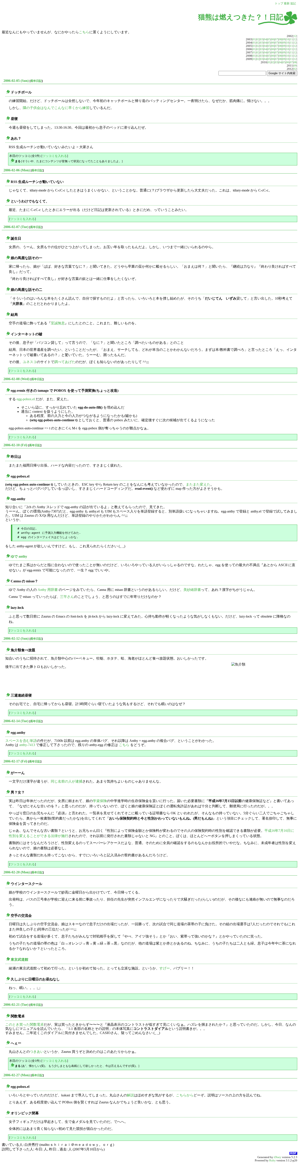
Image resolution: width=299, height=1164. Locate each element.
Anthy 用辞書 (48, 590)
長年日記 (36, 81)
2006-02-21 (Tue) (16, 1004)
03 (261, 39)
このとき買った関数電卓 (24, 1024)
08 (280, 39)
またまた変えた (198, 484)
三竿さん (67, 597)
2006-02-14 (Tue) (16, 721)
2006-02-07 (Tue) (16, 227)
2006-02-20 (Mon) (17, 872)
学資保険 (100, 801)
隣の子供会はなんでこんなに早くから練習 (56, 108)
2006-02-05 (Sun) (16, 81)
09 (283, 39)
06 (272, 39)
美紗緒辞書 (192, 590)
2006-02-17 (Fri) (15, 761)
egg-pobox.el (26, 399)
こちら (84, 32)
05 (269, 39)
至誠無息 (58, 323)
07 (276, 39)
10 (287, 39)
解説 (130, 1095)
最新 (287, 3)
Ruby (272, 1160)
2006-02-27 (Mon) (17, 1075)
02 (257, 39)
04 (265, 39)
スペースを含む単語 (21, 741)
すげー (164, 968)
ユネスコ (30, 362)
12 (295, 36)
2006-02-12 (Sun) (16, 638)
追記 (293, 3)
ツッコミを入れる (54, 156)
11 (291, 39)
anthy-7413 (27, 745)
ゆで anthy (19, 556)
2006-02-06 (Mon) (17, 170)
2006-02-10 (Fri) (15, 445)
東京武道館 (19, 959)
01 (254, 39)
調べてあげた (64, 362)
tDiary (277, 1157)
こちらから (184, 1095)
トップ (279, 3)
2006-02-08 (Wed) (17, 379)
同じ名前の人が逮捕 (66, 781)
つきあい (37, 1051)
